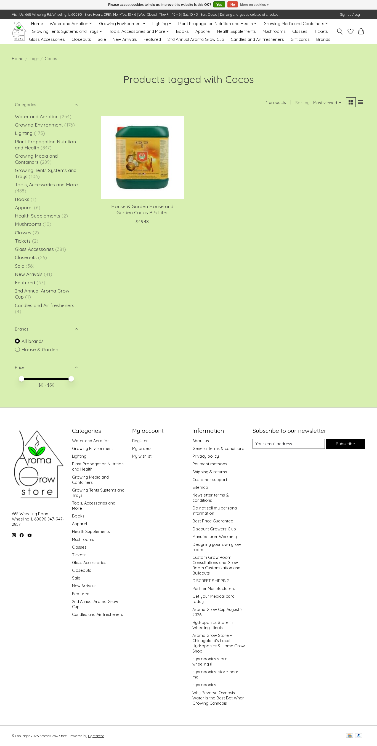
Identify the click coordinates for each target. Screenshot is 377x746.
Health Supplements (236, 31)
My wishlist (142, 456)
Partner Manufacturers (213, 588)
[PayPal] (358, 736)
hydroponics (204, 684)
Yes (219, 5)
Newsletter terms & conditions (210, 497)
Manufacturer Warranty (214, 536)
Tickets (321, 31)
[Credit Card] (349, 736)
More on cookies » (254, 5)
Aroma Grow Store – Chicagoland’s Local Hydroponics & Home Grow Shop (218, 643)
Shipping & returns (209, 471)
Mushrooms (274, 31)
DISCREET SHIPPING (211, 580)
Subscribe (345, 443)
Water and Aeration (37, 116)
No (232, 5)
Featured (152, 39)
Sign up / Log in (351, 14)
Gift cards (300, 39)
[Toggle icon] (340, 31)
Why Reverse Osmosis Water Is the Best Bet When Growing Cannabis (218, 698)
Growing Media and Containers (36, 159)
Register (140, 440)
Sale (102, 39)
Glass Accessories (47, 39)
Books (182, 31)
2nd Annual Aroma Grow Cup (196, 39)
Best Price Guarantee (212, 521)
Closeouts (81, 39)
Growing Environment (39, 125)
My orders (142, 448)
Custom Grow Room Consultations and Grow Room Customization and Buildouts (216, 565)
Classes (299, 31)
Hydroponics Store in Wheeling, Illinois (212, 625)
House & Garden (40, 349)
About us (200, 440)
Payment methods (209, 463)
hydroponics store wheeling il (209, 661)
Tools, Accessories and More (46, 184)
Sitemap (200, 487)
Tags (34, 58)
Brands (323, 39)
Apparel (203, 31)
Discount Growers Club (214, 529)
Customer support (209, 479)
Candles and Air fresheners (257, 39)
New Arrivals (125, 39)
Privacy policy (205, 456)
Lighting (24, 133)
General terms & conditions (218, 448)
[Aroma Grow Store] (19, 31)
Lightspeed (96, 736)
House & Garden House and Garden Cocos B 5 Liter (142, 209)
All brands (33, 341)
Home (37, 23)
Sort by (302, 102)
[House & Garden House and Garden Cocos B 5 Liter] (142, 157)
